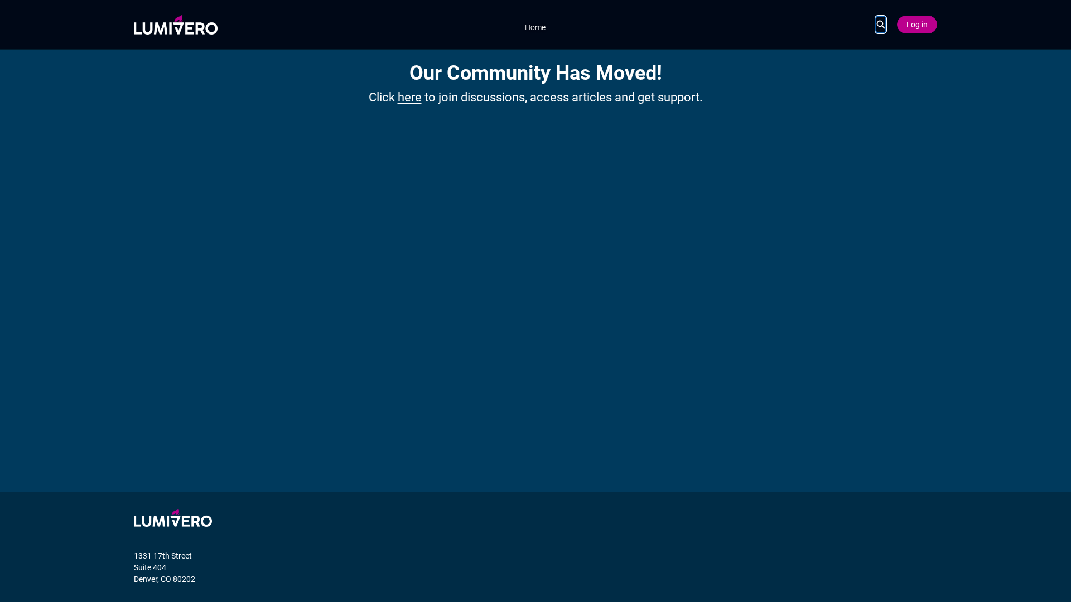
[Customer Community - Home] (176, 25)
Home (535, 27)
